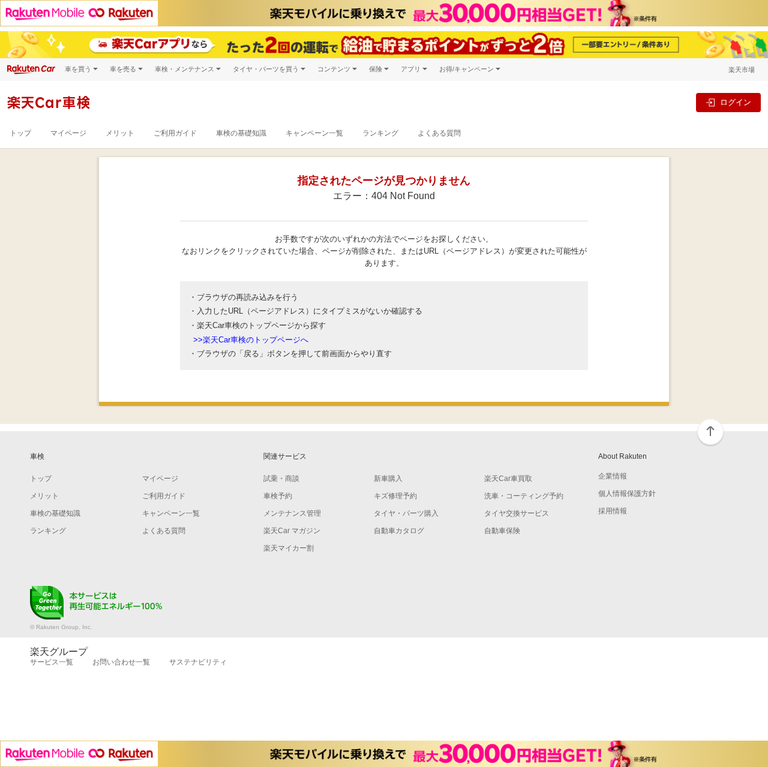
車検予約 (277, 496)
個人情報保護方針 (627, 493)
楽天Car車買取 (508, 478)
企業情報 (612, 476)
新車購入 (388, 478)
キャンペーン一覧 (314, 133)
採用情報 (612, 511)
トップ (20, 133)
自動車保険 (502, 531)
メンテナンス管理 (292, 513)
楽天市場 (741, 69)
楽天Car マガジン (291, 531)
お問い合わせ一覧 (121, 662)
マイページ (68, 133)
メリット (120, 133)
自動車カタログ (399, 531)
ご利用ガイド (175, 133)
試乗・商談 (281, 478)
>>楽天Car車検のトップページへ (250, 339)
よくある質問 (439, 133)
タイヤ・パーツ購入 (406, 513)
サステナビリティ (198, 662)
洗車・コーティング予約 (523, 496)
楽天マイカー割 (288, 548)
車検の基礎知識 (241, 133)
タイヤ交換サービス (516, 513)
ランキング (380, 133)
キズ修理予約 (395, 496)
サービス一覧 (51, 662)
